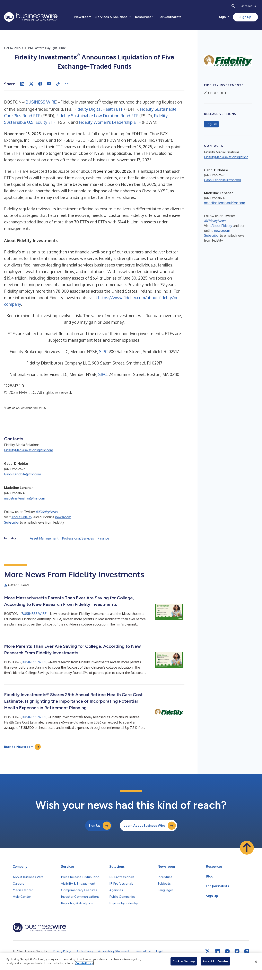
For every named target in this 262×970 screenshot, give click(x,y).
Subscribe (11, 522)
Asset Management (44, 538)
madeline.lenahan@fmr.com (24, 498)
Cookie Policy (84, 963)
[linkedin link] (217, 951)
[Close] (256, 961)
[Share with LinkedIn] (22, 83)
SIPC (103, 351)
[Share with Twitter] (31, 83)
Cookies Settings (184, 961)
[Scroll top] (247, 848)
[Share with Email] (49, 83)
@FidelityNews (47, 512)
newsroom (63, 517)
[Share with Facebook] (40, 83)
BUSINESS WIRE (41, 102)
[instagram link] (246, 951)
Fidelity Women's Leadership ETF (110, 122)
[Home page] (31, 17)
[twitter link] (207, 951)
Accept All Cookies (215, 961)
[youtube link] (227, 951)
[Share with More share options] (67, 83)
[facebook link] (237, 951)
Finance (103, 538)
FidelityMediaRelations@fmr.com (28, 450)
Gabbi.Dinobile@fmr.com (22, 474)
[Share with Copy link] (58, 83)
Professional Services (78, 538)
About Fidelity (21, 517)
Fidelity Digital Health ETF (98, 109)
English (211, 124)
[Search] (233, 6)
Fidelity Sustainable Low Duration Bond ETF (97, 115)
